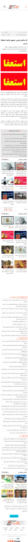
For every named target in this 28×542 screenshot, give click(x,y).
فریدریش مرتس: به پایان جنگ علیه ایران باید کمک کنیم (14, 412)
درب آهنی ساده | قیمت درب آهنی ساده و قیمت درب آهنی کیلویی (15, 468)
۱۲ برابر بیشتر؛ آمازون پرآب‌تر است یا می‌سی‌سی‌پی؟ (15, 138)
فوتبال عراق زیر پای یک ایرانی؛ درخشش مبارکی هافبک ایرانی (14, 447)
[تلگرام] (8, 541)
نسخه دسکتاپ (14, 516)
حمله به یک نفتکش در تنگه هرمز (19, 324)
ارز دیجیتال (8, 508)
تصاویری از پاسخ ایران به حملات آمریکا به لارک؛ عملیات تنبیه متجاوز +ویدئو (14, 354)
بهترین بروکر (13, 508)
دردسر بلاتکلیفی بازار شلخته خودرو (19, 321)
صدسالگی (17, 528)
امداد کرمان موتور (8, 506)
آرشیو (10, 530)
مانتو (26, 506)
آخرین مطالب (22, 338)
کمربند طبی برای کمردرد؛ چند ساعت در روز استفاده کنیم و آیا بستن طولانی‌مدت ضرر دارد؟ (14, 450)
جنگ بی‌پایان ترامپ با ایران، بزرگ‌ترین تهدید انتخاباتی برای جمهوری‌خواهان (14, 350)
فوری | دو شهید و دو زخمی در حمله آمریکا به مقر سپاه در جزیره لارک (14, 309)
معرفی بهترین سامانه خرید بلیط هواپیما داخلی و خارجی (15, 439)
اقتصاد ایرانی (19, 508)
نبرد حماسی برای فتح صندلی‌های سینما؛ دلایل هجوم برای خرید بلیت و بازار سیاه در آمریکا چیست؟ (14, 383)
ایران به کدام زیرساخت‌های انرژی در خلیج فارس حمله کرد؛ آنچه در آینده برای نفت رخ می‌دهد (14, 318)
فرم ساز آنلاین (14, 506)
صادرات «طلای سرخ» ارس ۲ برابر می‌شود (18, 433)
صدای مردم (5, 528)
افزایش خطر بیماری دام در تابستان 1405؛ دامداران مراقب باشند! (15, 462)
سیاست (19, 32)
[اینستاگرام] (13, 541)
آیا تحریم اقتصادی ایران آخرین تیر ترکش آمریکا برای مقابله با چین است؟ (14, 391)
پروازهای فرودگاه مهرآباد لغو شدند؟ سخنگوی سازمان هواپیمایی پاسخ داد (16, 359)
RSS (6, 530)
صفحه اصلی (24, 32)
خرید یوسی (25, 508)
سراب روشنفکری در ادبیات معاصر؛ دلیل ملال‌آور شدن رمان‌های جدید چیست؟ (14, 378)
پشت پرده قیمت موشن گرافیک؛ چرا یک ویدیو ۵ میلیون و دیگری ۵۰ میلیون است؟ (14, 458)
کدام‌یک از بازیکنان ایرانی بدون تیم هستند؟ (17, 366)
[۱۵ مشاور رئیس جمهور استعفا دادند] (14, 81)
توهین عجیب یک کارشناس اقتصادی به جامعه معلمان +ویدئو (13, 335)
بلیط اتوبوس (24, 511)
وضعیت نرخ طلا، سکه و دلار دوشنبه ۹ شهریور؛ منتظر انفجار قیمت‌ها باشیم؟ (15, 426)
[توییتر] (10, 541)
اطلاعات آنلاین (14, 7)
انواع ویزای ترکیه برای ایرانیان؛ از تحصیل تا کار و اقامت (15, 445)
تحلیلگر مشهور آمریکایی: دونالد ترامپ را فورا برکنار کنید (15, 419)
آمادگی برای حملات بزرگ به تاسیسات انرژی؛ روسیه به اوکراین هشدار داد (14, 415)
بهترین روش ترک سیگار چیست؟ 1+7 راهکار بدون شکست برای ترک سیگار (14, 454)
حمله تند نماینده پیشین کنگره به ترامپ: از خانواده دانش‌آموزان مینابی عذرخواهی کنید (16, 403)
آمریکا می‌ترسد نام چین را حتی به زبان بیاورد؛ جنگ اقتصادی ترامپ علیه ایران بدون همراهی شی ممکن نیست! (14, 146)
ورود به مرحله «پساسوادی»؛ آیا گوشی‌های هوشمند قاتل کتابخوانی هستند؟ (14, 155)
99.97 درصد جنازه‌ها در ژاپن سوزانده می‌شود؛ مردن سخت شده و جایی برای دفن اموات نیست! (14, 150)
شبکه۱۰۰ (23, 528)
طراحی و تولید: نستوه (13, 538)
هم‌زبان (11, 528)
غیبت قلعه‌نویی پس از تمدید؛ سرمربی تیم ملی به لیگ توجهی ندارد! (14, 370)
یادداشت (21, 530)
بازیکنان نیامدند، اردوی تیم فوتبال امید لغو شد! (16, 430)
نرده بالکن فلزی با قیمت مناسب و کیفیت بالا (17, 465)
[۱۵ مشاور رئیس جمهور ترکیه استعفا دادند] (14, 62)
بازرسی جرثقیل (21, 506)
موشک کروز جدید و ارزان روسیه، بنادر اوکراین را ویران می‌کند (14, 399)
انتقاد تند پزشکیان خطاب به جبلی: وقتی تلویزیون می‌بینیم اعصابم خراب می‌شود (15, 328)
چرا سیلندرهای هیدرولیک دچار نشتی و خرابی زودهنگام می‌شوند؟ (15, 441)
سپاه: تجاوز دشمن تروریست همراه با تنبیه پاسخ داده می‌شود (14, 409)
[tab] (23, 297)
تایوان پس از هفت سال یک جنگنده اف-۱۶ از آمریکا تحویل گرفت (13, 406)
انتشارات (15, 530)
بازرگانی (23, 436)
